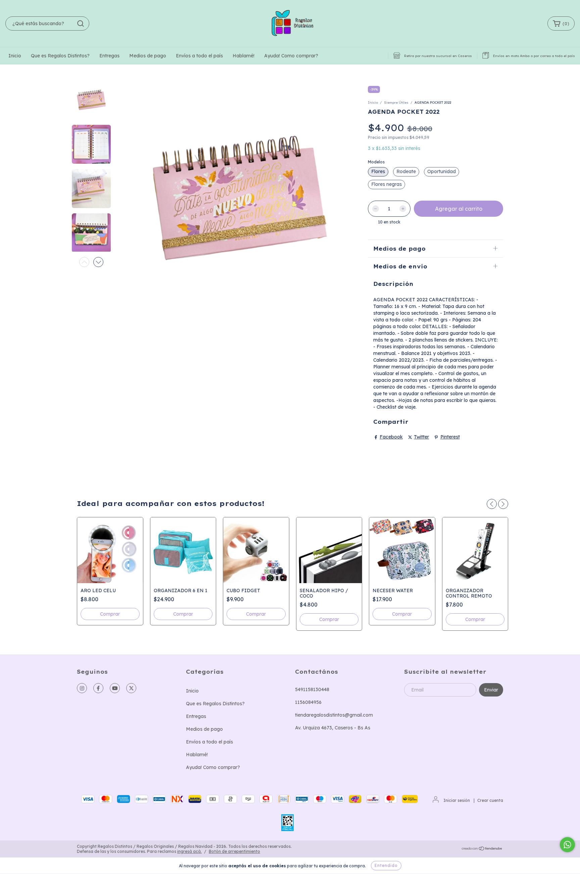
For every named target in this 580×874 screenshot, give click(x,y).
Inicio (14, 56)
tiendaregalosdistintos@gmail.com (334, 715)
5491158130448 (312, 689)
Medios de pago (147, 56)
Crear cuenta (490, 800)
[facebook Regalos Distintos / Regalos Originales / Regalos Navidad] (98, 688)
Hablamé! (243, 56)
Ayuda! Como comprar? (291, 56)
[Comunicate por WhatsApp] (567, 844)
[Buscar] (80, 23)
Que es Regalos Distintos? (60, 56)
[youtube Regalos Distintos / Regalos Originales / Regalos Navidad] (115, 688)
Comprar (110, 614)
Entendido (386, 865)
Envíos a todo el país (199, 56)
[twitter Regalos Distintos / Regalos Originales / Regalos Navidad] (131, 688)
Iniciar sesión (456, 800)
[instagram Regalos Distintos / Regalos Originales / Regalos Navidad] (82, 688)
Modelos (376, 161)
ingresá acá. (189, 851)
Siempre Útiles (396, 102)
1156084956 (308, 702)
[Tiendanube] (482, 849)
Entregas (109, 56)
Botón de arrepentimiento (234, 851)
